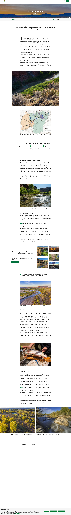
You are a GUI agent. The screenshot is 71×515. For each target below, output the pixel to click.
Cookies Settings (47, 511)
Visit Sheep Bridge (15, 262)
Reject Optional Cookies (53, 511)
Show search (64, 0)
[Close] (70, 511)
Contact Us (13, 19)
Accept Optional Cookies (61, 511)
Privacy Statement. (17, 513)
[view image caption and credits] (69, 17)
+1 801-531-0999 (52, 19)
